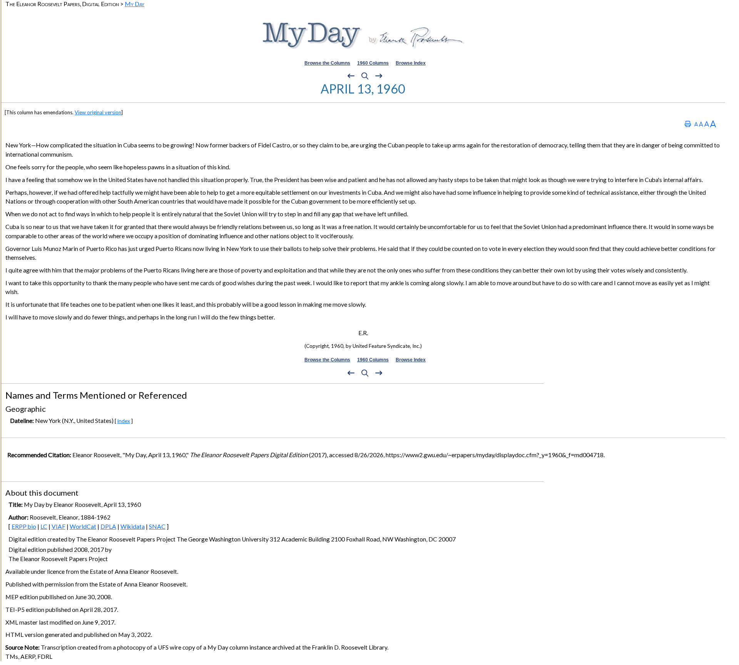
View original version (98, 112)
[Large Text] (706, 123)
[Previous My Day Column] (351, 76)
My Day (134, 3)
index (123, 421)
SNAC (157, 526)
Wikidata (132, 526)
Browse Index (411, 63)
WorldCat (83, 526)
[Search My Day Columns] (364, 76)
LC (43, 526)
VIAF (58, 526)
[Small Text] (696, 123)
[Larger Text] (713, 123)
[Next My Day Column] (378, 76)
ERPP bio (24, 526)
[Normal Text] (701, 123)
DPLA (108, 526)
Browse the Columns (327, 63)
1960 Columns (373, 63)
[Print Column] (688, 123)
